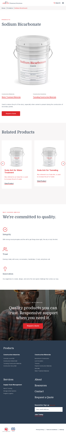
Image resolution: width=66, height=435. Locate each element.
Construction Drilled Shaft (10, 361)
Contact (39, 391)
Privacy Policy (40, 429)
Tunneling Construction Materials (44, 97)
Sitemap (61, 429)
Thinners (37, 363)
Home (3, 8)
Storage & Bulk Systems (9, 391)
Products (10, 8)
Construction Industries (11, 354)
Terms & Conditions (51, 429)
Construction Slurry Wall (9, 366)
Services (8, 379)
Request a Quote (11, 113)
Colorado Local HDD (8, 358)
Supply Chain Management (12, 385)
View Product (9, 183)
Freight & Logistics (8, 393)
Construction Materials (43, 354)
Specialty (37, 368)
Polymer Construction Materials (43, 366)
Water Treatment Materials (11, 97)
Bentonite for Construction (42, 358)
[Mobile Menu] (63, 3)
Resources (41, 385)
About (38, 379)
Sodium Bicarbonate (21, 8)
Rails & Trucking (7, 388)
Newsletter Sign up (45, 405)
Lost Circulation (39, 361)
